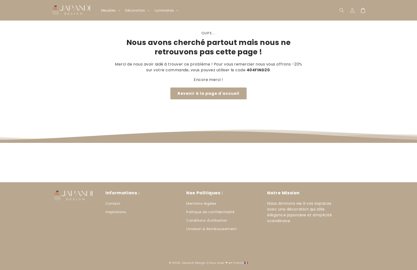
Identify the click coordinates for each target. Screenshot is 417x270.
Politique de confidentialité (210, 212)
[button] (341, 10)
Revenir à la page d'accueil (208, 93)
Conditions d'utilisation (206, 220)
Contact (112, 203)
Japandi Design (194, 263)
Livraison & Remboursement (211, 228)
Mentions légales (201, 203)
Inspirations (115, 212)
